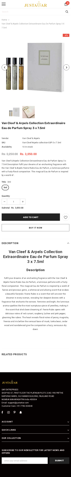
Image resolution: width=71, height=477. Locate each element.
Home (4, 20)
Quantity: (6, 196)
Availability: (7, 147)
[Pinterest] (15, 412)
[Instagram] (8, 412)
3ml (5, 187)
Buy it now (35, 228)
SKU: (4, 142)
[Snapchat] (21, 412)
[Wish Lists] (65, 217)
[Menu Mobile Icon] (4, 4)
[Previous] (5, 67)
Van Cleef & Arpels (31, 138)
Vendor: (5, 138)
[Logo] (36, 3)
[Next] (66, 67)
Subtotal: (6, 208)
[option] (35, 67)
